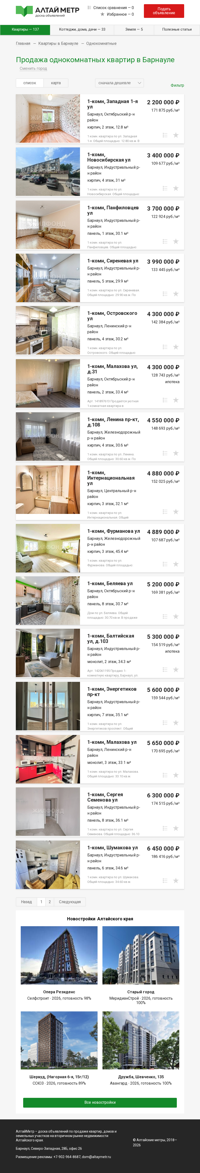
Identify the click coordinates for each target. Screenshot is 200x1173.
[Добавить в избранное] (175, 135)
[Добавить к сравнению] (165, 135)
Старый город (140, 992)
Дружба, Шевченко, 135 (141, 1077)
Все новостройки (100, 1102)
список (29, 83)
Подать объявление (164, 11)
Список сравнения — (113, 7)
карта (56, 83)
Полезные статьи (177, 29)
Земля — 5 (134, 29)
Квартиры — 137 (25, 29)
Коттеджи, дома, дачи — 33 (82, 29)
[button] (119, 83)
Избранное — (120, 14)
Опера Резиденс (59, 992)
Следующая (70, 902)
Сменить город (33, 68)
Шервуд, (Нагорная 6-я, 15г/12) (59, 1077)
